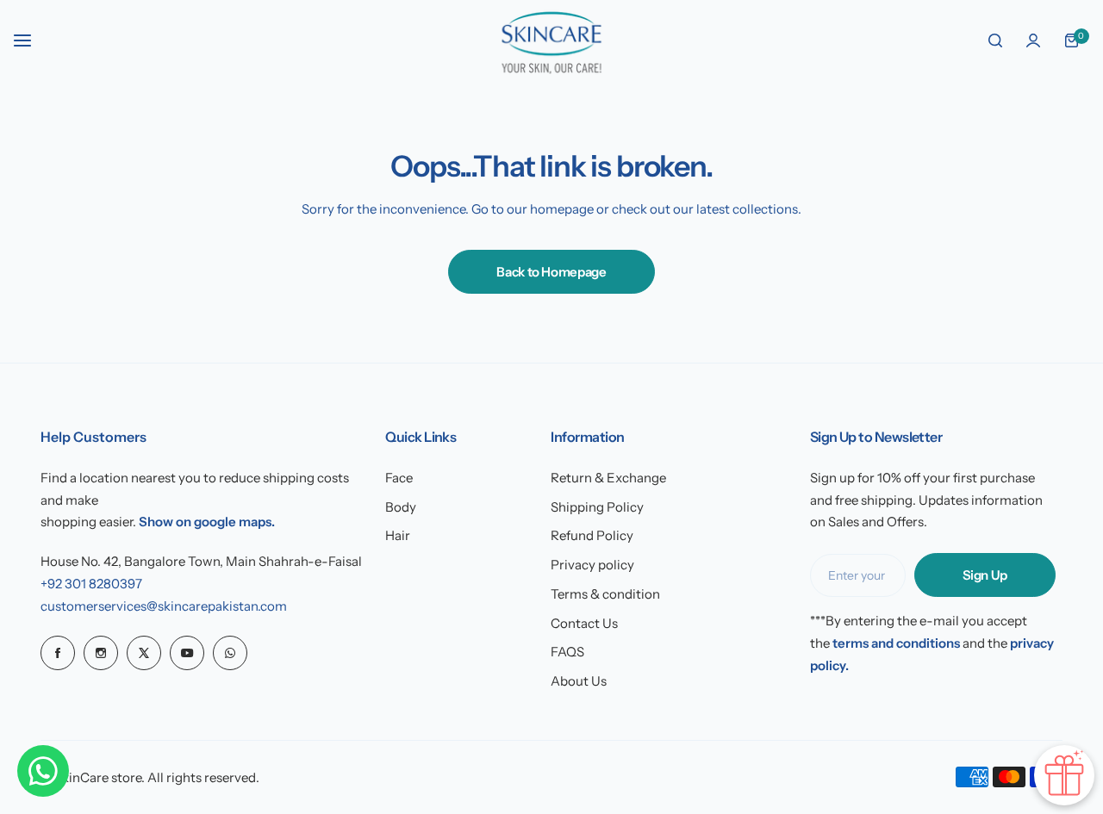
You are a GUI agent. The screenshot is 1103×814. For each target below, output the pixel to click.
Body (400, 507)
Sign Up (985, 575)
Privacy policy (592, 564)
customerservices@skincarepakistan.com (164, 606)
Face (399, 477)
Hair (397, 535)
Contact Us (584, 623)
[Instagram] (101, 653)
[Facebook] (58, 653)
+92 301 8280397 (91, 583)
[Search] (995, 40)
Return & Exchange (608, 477)
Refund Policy (592, 535)
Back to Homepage (551, 272)
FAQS (567, 651)
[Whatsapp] (230, 653)
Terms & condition (605, 594)
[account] (1033, 40)
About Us (579, 681)
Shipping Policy (597, 507)
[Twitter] (144, 653)
